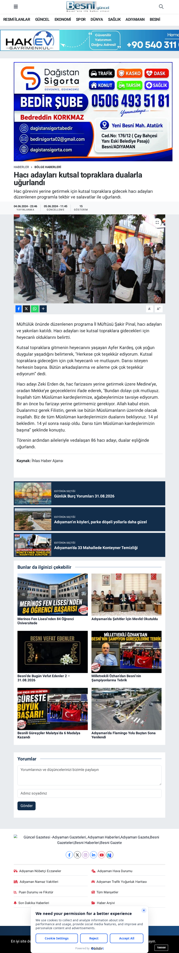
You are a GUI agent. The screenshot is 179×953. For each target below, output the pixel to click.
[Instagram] (85, 854)
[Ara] (161, 7)
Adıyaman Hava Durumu (114, 871)
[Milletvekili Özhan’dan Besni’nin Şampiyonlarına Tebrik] (126, 651)
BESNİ (155, 19)
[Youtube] (101, 854)
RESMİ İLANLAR (16, 19)
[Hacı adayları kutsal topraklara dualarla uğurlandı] (89, 258)
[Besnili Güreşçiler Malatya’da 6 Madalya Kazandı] (52, 708)
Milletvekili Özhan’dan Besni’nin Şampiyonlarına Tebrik (116, 678)
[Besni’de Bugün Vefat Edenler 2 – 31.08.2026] (52, 651)
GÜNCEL (42, 19)
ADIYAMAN (135, 19)
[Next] (109, 854)
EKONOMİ (63, 19)
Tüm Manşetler (107, 892)
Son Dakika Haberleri (33, 903)
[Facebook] (69, 854)
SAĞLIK (114, 19)
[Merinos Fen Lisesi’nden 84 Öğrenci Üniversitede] (52, 594)
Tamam (161, 947)
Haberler (21, 167)
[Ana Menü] (16, 7)
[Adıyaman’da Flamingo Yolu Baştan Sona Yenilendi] (126, 708)
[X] (77, 854)
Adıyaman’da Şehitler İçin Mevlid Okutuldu (124, 619)
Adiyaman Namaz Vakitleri (39, 882)
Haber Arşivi (106, 903)
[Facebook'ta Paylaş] (18, 309)
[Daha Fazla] (43, 309)
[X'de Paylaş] (26, 309)
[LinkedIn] (93, 854)
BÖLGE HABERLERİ (47, 167)
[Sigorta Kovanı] (93, 111)
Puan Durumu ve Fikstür (36, 892)
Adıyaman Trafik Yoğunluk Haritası (121, 882)
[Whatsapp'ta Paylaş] (35, 309)
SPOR (81, 19)
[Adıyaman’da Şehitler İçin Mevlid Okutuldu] (126, 594)
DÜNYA (97, 19)
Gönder (27, 805)
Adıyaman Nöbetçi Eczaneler (40, 871)
